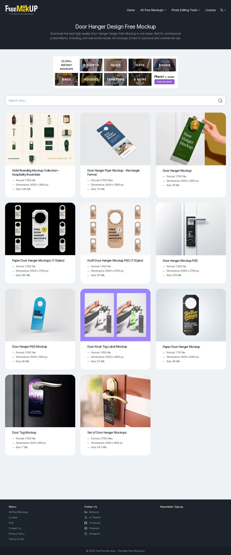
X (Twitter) (95, 517)
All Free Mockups (151, 10)
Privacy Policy (16, 533)
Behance (94, 512)
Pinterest (94, 528)
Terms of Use (16, 539)
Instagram (94, 533)
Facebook (94, 522)
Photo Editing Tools (184, 10)
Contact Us (15, 528)
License (210, 10)
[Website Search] (222, 10)
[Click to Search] (220, 100)
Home (131, 10)
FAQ (11, 522)
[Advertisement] (115, 480)
